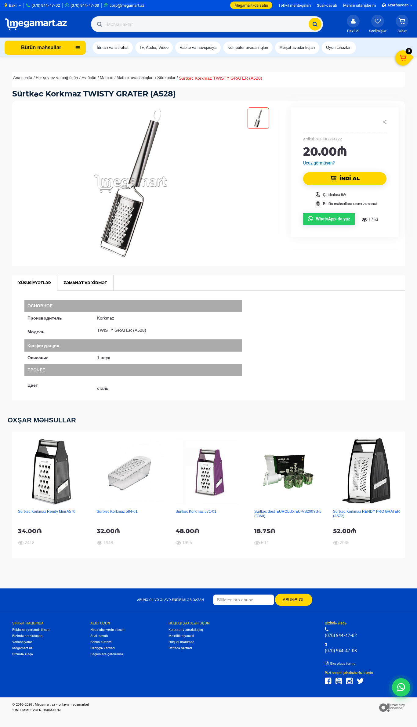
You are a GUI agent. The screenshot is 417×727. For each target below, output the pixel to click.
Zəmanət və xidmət (85, 282)
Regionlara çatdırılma (106, 654)
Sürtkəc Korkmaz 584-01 (117, 511)
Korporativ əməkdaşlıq (186, 630)
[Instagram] (349, 681)
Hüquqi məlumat (181, 642)
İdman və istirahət (113, 47)
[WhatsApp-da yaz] (401, 687)
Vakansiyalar (22, 642)
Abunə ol (294, 599)
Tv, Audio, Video (154, 47)
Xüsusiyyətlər (34, 282)
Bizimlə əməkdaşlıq (27, 636)
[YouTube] (338, 681)
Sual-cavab (99, 636)
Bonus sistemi (101, 642)
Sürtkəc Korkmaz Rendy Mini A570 (46, 511)
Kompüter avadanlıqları (247, 47)
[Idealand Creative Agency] (392, 707)
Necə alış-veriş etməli (107, 630)
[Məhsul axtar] (315, 24)
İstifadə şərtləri (180, 648)
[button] (402, 24)
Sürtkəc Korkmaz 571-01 (196, 511)
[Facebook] (328, 681)
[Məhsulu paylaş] (384, 122)
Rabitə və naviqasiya (197, 47)
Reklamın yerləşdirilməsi (31, 630)
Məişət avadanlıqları (297, 47)
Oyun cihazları (339, 47)
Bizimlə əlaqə (22, 654)
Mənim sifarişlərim (359, 5)
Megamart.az (22, 648)
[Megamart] (38, 24)
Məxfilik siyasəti (181, 636)
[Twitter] (360, 681)
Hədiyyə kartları (102, 648)
